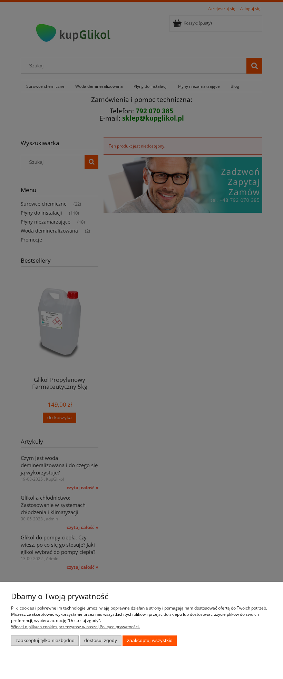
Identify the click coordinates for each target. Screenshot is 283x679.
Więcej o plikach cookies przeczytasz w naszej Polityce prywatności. (75, 627)
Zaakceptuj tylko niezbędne (45, 640)
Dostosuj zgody (100, 640)
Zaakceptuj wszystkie (150, 640)
